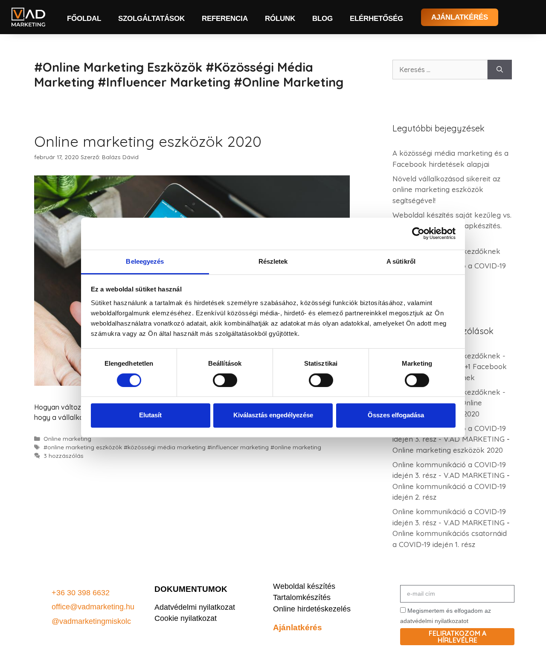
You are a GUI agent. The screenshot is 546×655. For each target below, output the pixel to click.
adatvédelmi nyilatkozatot (434, 620)
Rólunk (280, 19)
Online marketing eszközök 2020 (147, 141)
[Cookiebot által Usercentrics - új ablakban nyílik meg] (418, 233)
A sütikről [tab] (400, 261)
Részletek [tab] (273, 261)
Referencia (225, 19)
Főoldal (84, 19)
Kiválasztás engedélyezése (273, 415)
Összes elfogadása (396, 415)
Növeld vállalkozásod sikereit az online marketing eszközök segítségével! (446, 189)
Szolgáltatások (151, 19)
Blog (322, 19)
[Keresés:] (440, 69)
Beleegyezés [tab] (145, 261)
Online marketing (67, 438)
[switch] (225, 380)
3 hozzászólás (64, 455)
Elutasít (150, 415)
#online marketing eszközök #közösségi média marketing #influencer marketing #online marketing (182, 447)
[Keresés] (500, 69)
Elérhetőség (376, 19)
